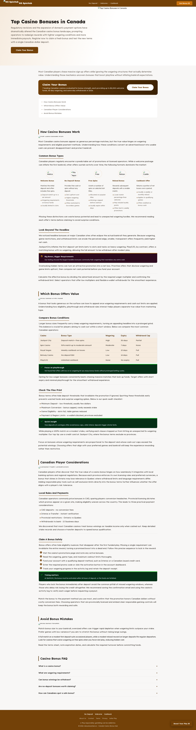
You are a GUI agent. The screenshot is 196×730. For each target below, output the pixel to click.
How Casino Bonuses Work (55, 102)
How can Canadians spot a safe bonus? (57, 693)
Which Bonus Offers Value (54, 106)
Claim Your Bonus (24, 50)
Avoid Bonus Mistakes (53, 113)
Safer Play (113, 718)
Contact (91, 718)
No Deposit (93, 3)
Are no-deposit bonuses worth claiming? (57, 686)
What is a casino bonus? (50, 666)
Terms (98, 718)
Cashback (114, 3)
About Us (82, 718)
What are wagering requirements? (54, 673)
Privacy (104, 718)
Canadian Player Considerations (57, 109)
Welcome (104, 3)
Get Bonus (183, 3)
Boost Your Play (180, 724)
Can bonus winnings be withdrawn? (55, 680)
